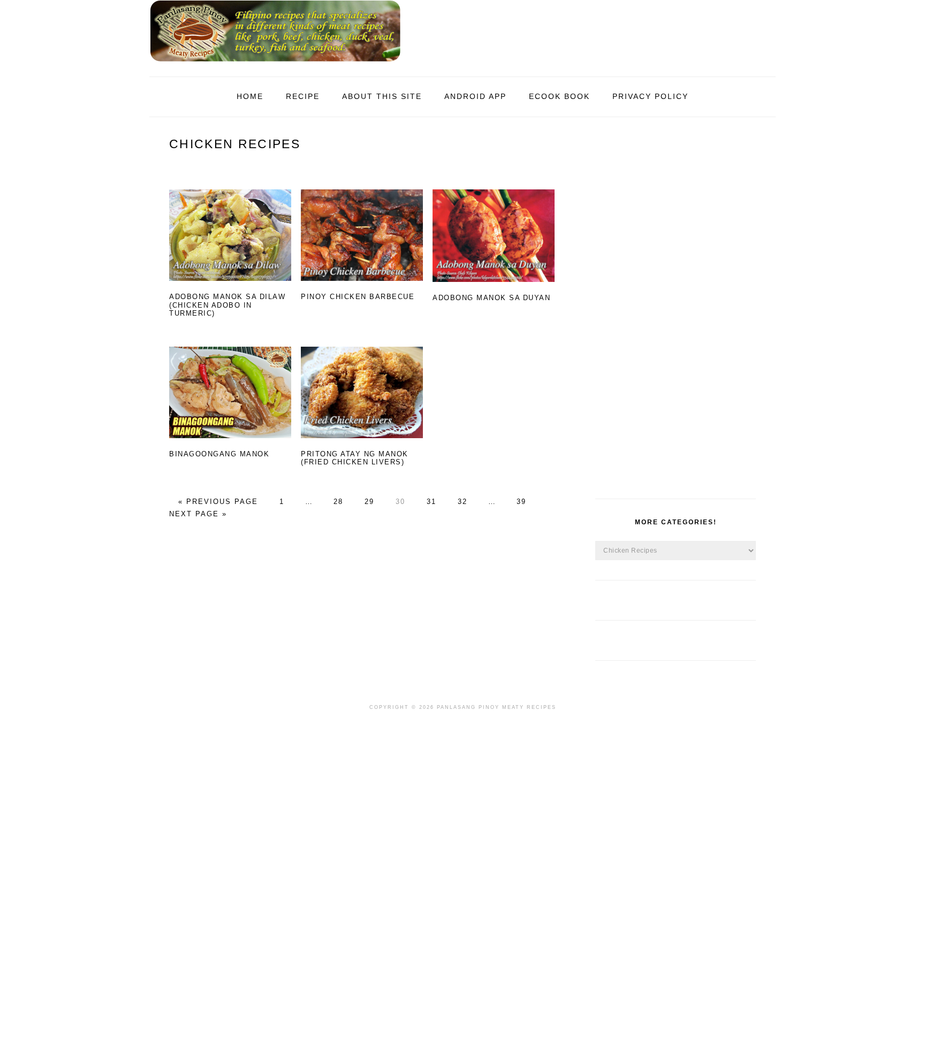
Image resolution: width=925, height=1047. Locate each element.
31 (429, 502)
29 (367, 502)
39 (519, 502)
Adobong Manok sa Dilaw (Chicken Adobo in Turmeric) (227, 305)
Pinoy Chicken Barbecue (357, 297)
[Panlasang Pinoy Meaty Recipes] (275, 64)
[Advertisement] (675, 313)
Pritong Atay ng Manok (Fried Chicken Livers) (354, 458)
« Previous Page (218, 502)
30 (398, 502)
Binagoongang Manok (219, 454)
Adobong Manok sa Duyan (491, 298)
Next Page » (198, 514)
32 (460, 502)
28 (336, 502)
